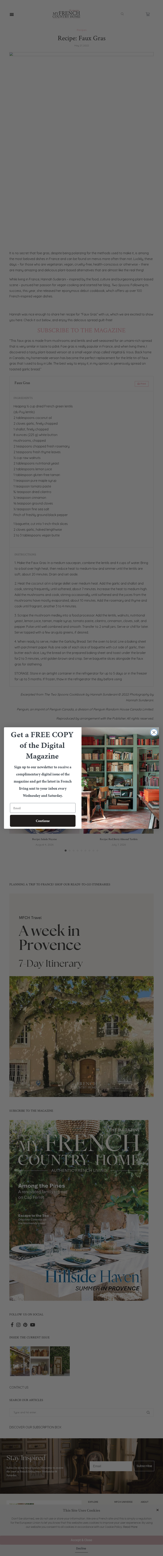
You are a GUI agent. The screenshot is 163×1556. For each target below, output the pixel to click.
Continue (43, 820)
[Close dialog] (153, 732)
